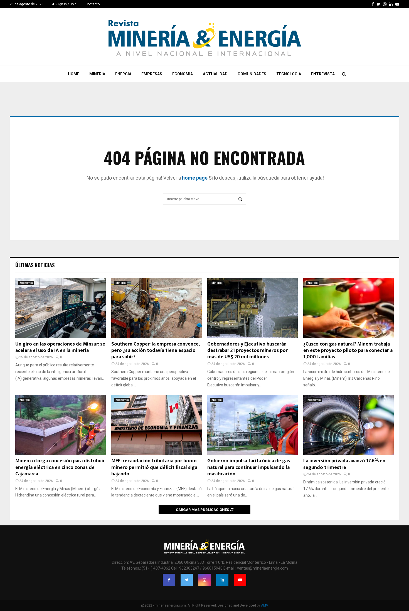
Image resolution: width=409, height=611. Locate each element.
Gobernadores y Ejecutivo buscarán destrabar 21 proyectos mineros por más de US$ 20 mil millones (247, 350)
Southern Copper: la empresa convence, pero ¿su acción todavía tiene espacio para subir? (155, 350)
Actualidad (215, 74)
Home (73, 74)
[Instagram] (204, 580)
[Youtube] (240, 580)
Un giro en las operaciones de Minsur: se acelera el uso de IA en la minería (60, 347)
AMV (264, 605)
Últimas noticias (35, 265)
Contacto (92, 4)
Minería (97, 74)
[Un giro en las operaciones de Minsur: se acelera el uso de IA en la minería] (60, 308)
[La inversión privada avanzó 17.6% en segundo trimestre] (348, 425)
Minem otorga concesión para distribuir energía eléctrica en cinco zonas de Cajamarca (60, 467)
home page (195, 178)
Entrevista (323, 74)
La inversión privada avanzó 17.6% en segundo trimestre (344, 464)
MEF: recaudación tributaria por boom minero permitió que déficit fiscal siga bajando (154, 467)
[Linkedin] (222, 580)
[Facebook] (169, 580)
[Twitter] (187, 580)
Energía (123, 74)
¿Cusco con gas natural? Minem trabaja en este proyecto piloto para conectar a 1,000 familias (348, 350)
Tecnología (288, 74)
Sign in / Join (66, 4)
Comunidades (252, 74)
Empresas (151, 74)
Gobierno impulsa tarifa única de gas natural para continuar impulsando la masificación (248, 467)
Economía (182, 74)
